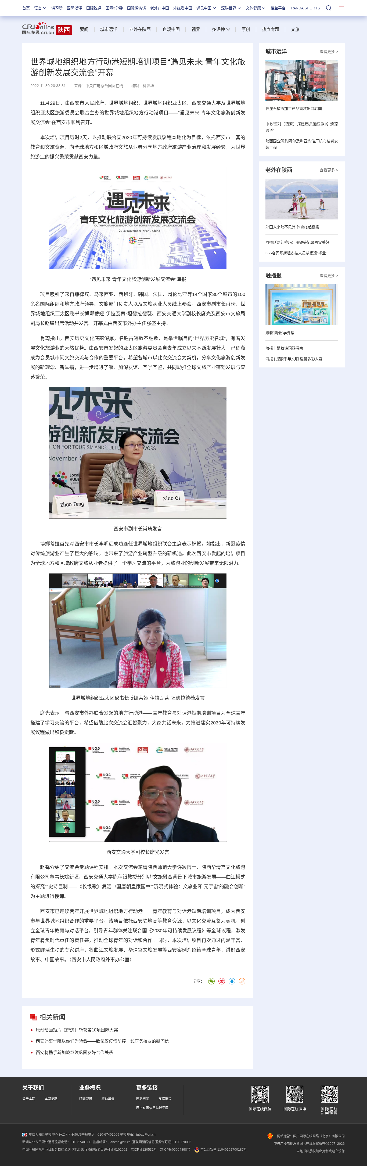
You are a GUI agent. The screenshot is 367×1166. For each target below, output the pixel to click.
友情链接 (165, 1099)
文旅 (295, 29)
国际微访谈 (136, 8)
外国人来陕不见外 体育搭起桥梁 (292, 227)
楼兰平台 (278, 8)
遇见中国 (203, 8)
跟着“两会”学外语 (279, 333)
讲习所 (57, 8)
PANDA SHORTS (305, 8)
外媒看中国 (182, 8)
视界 (196, 29)
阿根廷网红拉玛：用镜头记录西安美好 (297, 242)
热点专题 (270, 29)
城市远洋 (108, 29)
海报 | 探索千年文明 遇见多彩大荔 (293, 359)
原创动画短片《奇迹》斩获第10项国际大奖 (77, 1030)
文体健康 (253, 8)
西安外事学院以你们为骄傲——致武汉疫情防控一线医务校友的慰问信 (102, 1041)
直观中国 (171, 29)
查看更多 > (329, 51)
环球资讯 (85, 1099)
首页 (26, 8)
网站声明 (142, 1099)
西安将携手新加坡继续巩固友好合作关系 (74, 1052)
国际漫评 (74, 8)
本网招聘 (51, 1099)
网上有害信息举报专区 (152, 1108)
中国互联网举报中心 (43, 1134)
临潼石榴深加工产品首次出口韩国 (293, 108)
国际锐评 (93, 8)
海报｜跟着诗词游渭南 (284, 348)
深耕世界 (228, 8)
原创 (246, 29)
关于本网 (28, 1099)
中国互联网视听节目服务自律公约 (46, 1149)
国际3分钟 (114, 8)
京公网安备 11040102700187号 (223, 1149)
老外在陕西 (140, 29)
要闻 (84, 29)
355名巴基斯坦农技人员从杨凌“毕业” (296, 253)
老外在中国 (159, 8)
